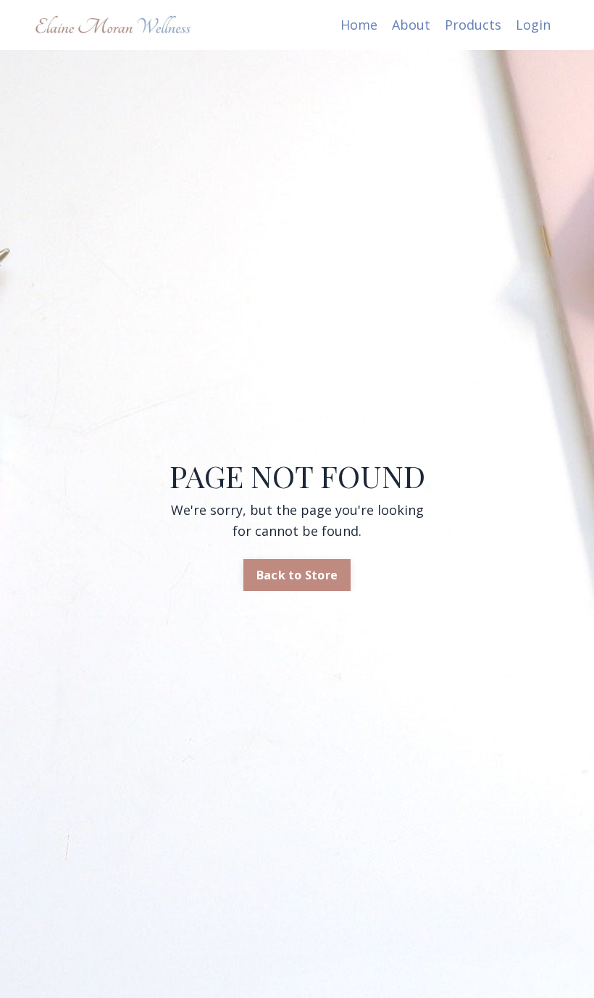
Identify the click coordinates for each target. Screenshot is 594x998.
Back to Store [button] (297, 575)
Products (473, 24)
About (411, 24)
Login (533, 24)
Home (358, 24)
